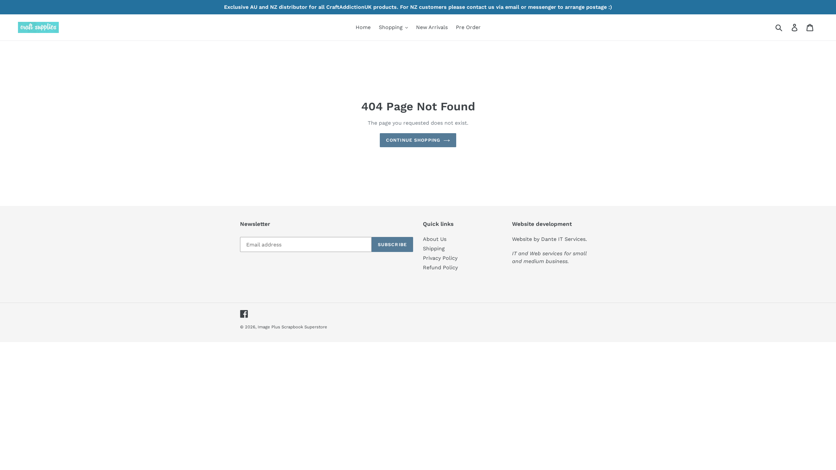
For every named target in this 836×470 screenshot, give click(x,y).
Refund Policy (440, 267)
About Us (434, 239)
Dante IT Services (563, 239)
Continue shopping (413, 140)
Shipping (434, 248)
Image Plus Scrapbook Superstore (292, 326)
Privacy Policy (440, 258)
